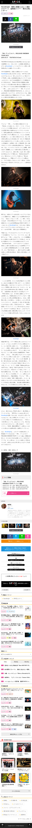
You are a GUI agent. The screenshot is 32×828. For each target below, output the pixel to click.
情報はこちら (13, 493)
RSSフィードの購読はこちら (16, 541)
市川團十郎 (14, 800)
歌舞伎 (5, 800)
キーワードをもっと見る (23, 818)
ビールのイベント (18, 804)
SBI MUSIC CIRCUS (8, 811)
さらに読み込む (16, 791)
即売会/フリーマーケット (10, 814)
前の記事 (6, 589)
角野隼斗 (23, 814)
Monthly (27, 662)
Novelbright (9, 66)
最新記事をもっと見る (16, 734)
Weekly (16, 662)
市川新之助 (24, 800)
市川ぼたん (6, 804)
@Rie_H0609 (10, 508)
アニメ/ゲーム (22, 811)
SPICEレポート (18, 598)
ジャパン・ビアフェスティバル (11, 807)
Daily (5, 662)
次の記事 (26, 589)
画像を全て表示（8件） (17, 47)
